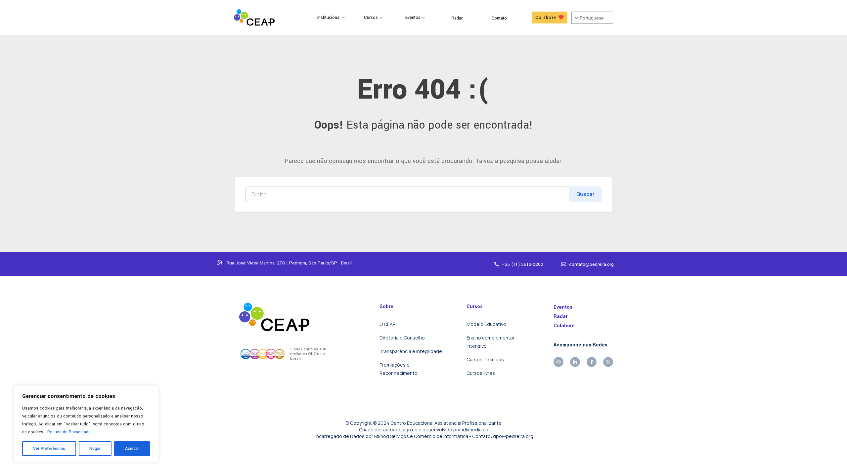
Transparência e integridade (410, 351)
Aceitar (132, 449)
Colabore (564, 325)
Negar (95, 449)
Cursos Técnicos (485, 359)
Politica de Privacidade (69, 432)
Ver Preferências (49, 449)
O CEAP (387, 324)
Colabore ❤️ (549, 17)
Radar (560, 316)
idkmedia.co (475, 429)
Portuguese (592, 17)
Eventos (563, 307)
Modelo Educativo (486, 324)
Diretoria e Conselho (402, 338)
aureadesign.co (400, 429)
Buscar (585, 194)
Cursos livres (481, 373)
